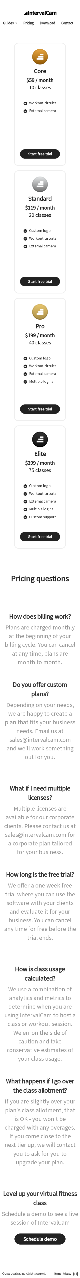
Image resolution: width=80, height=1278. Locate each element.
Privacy (67, 1274)
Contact (67, 23)
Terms (57, 1274)
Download (47, 23)
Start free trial (40, 153)
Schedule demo (40, 1238)
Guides (8, 23)
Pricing (28, 23)
